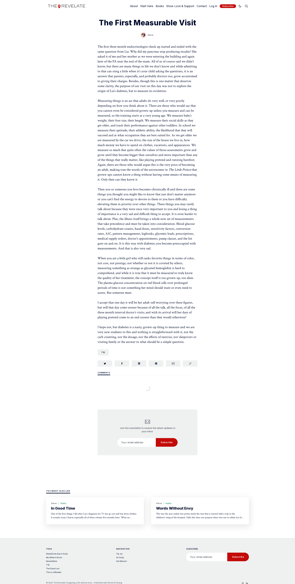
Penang (118, 583)
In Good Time (63, 508)
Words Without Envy (174, 508)
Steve (150, 35)
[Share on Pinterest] (156, 363)
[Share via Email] (173, 363)
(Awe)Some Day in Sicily (57, 554)
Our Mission (121, 561)
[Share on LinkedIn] (139, 363)
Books (160, 6)
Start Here (146, 6)
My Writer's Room (54, 557)
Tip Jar (119, 554)
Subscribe (228, 6)
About (134, 6)
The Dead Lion (52, 568)
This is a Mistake (53, 572)
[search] (246, 6)
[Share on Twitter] (105, 363)
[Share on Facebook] (122, 363)
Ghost (110, 583)
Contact (202, 6)
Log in (213, 6)
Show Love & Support (180, 6)
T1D (103, 352)
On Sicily (120, 557)
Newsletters (51, 561)
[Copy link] (190, 363)
